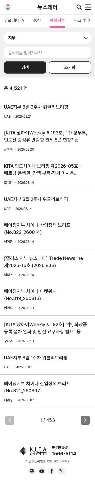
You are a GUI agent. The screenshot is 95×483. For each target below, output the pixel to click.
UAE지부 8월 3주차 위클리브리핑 (36, 107)
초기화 (69, 67)
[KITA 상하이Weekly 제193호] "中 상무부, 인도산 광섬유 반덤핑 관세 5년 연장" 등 (45, 136)
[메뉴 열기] (88, 7)
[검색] (79, 7)
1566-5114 (64, 453)
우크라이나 (83, 20)
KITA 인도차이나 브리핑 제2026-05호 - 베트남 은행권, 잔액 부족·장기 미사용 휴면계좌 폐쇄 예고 (42, 170)
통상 (37, 20)
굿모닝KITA (14, 20)
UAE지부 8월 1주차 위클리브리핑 (36, 357)
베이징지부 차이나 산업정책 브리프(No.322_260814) (37, 228)
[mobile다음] (85, 420)
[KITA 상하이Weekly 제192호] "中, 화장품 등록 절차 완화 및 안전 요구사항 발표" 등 (45, 328)
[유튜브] (42, 471)
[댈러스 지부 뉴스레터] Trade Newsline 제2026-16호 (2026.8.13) (43, 261)
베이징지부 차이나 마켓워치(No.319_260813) (30, 294)
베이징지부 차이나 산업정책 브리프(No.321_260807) (37, 387)
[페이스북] (51, 471)
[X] (61, 471)
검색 (25, 67)
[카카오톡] (32, 471)
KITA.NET (8, 7)
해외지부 (57, 20)
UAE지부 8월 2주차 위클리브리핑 (36, 199)
